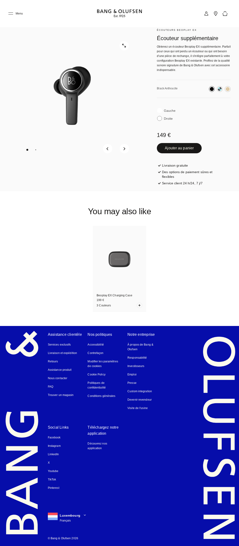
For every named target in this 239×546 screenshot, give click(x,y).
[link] (206, 13)
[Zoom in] (124, 45)
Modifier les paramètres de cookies (103, 364)
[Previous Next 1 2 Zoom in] (72, 95)
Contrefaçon (95, 353)
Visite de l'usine (137, 408)
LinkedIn (53, 454)
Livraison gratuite (175, 165)
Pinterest (53, 488)
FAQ (50, 386)
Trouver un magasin (61, 395)
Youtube (53, 471)
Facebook (54, 437)
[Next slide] (124, 148)
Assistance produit (60, 369)
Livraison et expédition (62, 353)
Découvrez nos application (97, 446)
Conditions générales (101, 396)
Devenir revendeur (139, 399)
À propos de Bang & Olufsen (140, 347)
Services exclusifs (59, 344)
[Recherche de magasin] (215, 13)
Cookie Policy (96, 374)
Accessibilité (96, 344)
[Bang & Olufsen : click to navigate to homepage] (119, 13)
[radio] (212, 89)
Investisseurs (135, 366)
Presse (132, 383)
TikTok (52, 479)
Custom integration (139, 391)
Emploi (132, 374)
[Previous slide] (107, 148)
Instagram (54, 446)
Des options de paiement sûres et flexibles (190, 174)
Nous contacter (57, 378)
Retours (53, 361)
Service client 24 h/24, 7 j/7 (182, 183)
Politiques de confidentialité (105, 385)
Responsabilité (137, 357)
